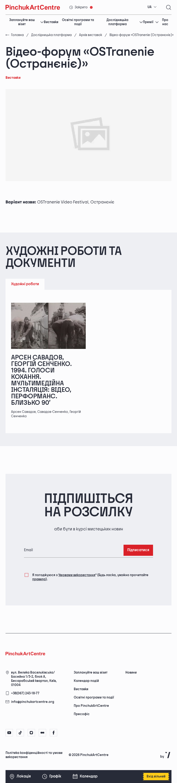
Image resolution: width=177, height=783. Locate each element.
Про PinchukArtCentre (91, 706)
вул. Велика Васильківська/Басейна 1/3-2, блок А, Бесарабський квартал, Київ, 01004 (34, 679)
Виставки (51, 22)
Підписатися (138, 550)
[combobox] (152, 7)
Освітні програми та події (78, 22)
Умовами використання (76, 575)
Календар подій (86, 681)
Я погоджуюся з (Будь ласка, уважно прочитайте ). (90, 577)
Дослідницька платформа (117, 22)
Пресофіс (82, 714)
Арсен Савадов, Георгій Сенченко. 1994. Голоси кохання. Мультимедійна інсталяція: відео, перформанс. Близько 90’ (41, 380)
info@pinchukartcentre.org (32, 702)
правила (39, 579)
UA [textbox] (150, 7)
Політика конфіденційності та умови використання (34, 755)
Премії (148, 22)
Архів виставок (90, 35)
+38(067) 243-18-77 (25, 693)
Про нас (165, 22)
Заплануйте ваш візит (22, 22)
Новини (131, 672)
